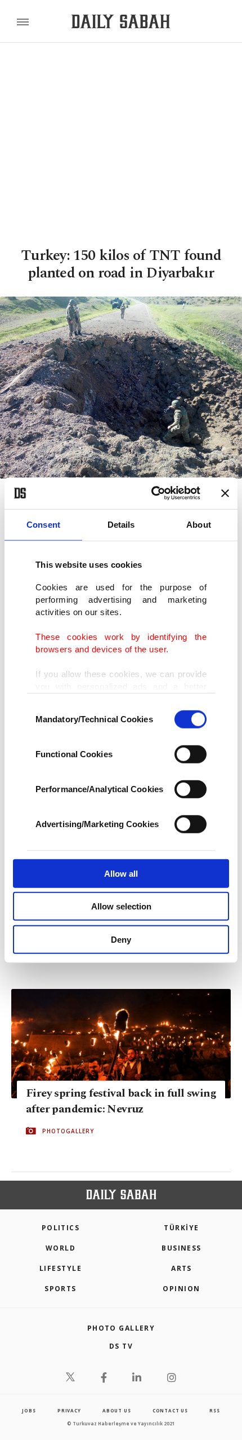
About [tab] (198, 524)
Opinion (181, 1288)
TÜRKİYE (181, 1228)
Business (181, 1248)
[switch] (190, 754)
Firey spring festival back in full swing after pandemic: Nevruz (121, 1100)
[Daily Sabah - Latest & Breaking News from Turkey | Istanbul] (120, 22)
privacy (69, 1410)
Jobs (28, 1410)
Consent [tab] (43, 524)
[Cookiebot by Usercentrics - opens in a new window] (152, 493)
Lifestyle (60, 1268)
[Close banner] (225, 493)
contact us (170, 1410)
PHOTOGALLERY (68, 1130)
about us (116, 1410)
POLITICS (61, 1228)
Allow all (121, 873)
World (60, 1248)
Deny (121, 939)
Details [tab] (121, 524)
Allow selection (121, 906)
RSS (214, 1410)
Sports (60, 1288)
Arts (181, 1268)
